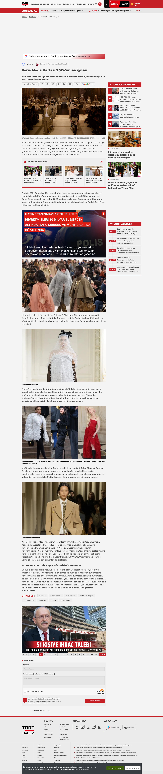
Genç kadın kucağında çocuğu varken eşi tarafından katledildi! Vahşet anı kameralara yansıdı (128, 250)
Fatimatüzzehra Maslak (57, 64)
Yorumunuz (39, 674)
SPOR (72, 4)
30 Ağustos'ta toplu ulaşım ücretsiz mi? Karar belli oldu (91, 763)
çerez (60, 767)
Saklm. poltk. (47, 737)
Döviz (23, 752)
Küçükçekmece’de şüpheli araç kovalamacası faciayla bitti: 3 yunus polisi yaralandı (100, 760)
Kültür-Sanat (41, 747)
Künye (46, 727)
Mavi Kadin (32, 17)
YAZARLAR (35, 4)
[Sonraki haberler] (101, 162)
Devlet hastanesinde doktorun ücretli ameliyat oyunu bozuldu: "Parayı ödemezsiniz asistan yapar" (128, 231)
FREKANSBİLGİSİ (124, 4)
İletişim (46, 729)
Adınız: (26, 665)
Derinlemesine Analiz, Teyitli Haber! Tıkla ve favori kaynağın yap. (60, 56)
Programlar (57, 745)
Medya (39, 760)
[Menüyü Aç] (96, 4)
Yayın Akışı (57, 763)
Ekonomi (24, 760)
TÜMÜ (137, 11)
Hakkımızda (47, 724)
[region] (82, 768)
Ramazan (57, 747)
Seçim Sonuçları (59, 752)
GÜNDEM (43, 4)
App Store (130, 727)
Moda (30, 64)
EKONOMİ (51, 4)
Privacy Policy (64, 729)
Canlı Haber (25, 750)
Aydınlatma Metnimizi (70, 769)
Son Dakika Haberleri (60, 755)
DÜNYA (58, 4)
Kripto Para (40, 750)
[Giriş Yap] (100, 4)
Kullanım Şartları (65, 724)
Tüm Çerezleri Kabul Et (115, 768)
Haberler (24, 17)
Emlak (23, 763)
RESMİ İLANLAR (88, 4)
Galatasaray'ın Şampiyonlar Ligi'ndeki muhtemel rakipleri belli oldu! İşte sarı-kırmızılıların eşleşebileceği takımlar (68, 11)
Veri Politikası (64, 734)
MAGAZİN (78, 4)
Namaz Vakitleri (41, 763)
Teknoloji (57, 760)
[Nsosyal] (64, 84)
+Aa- (77, 84)
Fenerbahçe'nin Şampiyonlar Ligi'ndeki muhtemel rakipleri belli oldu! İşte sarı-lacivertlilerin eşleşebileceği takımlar (128, 260)
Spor (55, 757)
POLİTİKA (65, 4)
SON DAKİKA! (29, 11)
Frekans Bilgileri (48, 732)
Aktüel (24, 745)
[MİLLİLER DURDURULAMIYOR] (64, 629)
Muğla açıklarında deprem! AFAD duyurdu (115, 11)
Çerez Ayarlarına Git (132, 768)
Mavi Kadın (40, 757)
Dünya (23, 755)
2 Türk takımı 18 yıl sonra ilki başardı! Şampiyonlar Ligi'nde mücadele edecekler (128, 241)
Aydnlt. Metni (64, 737)
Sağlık (56, 750)
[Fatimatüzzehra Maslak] (37, 64)
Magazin (39, 755)
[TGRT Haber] (25, 4)
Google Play (115, 727)
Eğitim (23, 757)
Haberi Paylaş (31, 84)
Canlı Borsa (25, 747)
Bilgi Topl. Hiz (64, 732)
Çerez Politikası (48, 734)
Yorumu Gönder (94, 701)
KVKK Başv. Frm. (64, 739)
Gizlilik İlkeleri (64, 727)
